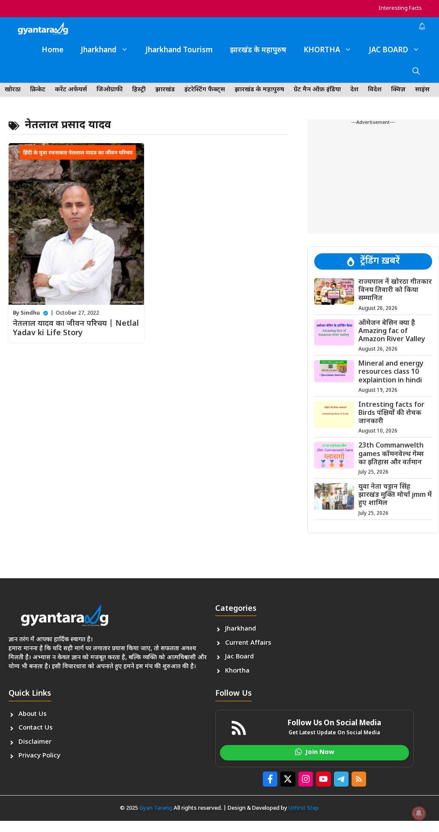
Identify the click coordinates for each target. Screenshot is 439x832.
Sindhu (30, 313)
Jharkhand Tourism (179, 50)
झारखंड (165, 90)
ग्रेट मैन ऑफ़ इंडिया (317, 90)
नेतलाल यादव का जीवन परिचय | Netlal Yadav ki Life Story (76, 328)
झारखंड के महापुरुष (258, 50)
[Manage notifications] (419, 813)
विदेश (375, 90)
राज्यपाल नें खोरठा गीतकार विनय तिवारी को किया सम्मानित (395, 290)
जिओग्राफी (109, 90)
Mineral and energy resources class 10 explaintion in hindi (391, 372)
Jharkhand (99, 50)
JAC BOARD (388, 50)
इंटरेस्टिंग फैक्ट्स (204, 90)
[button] (416, 72)
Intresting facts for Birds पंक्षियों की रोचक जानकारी (391, 413)
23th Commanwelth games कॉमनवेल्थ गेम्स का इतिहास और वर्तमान (391, 454)
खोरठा (13, 90)
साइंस (422, 90)
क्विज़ (398, 90)
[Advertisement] (373, 180)
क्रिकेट (37, 90)
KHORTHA (322, 50)
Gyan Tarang (155, 808)
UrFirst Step (304, 808)
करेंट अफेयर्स (71, 90)
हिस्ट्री (139, 90)
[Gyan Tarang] (43, 28)
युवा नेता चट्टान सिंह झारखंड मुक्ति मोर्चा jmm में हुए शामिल (395, 495)
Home (52, 50)
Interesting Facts (400, 8)
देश (354, 90)
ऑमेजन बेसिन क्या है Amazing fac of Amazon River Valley (391, 331)
